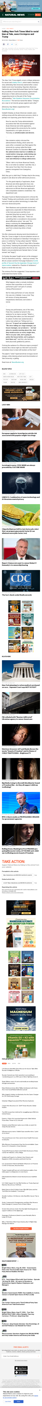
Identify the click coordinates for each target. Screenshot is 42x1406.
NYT (3, 49)
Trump (25, 49)
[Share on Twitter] (12, 44)
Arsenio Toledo (13, 463)
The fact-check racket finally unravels (17, 595)
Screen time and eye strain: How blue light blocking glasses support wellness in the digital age (20, 1209)
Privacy (4, 1381)
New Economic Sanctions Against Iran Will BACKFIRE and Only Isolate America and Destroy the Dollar (20, 1334)
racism (21, 49)
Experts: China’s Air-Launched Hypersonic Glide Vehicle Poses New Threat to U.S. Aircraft (19, 1119)
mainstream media (24, 48)
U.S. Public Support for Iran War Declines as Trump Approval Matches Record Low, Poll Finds (20, 1183)
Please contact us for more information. (13, 892)
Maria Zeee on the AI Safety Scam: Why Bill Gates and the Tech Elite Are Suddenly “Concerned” (19, 1190)
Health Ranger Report (9, 1261)
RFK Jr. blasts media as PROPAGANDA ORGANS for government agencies (20, 818)
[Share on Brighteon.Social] (4, 44)
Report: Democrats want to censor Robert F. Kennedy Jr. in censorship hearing (19, 564)
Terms (8, 1381)
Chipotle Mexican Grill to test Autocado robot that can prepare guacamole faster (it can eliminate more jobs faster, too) (20, 531)
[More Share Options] (16, 44)
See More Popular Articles (21, 1228)
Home (3, 28)
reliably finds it (17, 82)
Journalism (11, 48)
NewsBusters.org (8, 109)
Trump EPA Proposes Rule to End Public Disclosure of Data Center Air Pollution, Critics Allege (20, 1151)
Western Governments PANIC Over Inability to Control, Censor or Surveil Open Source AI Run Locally (20, 1294)
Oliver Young (12, 495)
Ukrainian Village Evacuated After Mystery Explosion (18, 1101)
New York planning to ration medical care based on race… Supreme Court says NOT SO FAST (21, 686)
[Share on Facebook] (8, 44)
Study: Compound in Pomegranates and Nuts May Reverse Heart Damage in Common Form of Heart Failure (20, 1203)
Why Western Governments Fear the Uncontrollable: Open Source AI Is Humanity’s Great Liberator (20, 1145)
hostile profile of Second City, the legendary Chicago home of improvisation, (20, 263)
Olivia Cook (12, 431)
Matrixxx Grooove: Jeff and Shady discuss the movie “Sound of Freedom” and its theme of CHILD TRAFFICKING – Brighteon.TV (20, 751)
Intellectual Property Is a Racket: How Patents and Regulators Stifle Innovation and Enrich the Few (17, 1158)
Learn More (8, 1401)
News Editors (12, 40)
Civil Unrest (10, 28)
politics (6, 49)
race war (11, 49)
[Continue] (38, 1356)
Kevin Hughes (13, 526)
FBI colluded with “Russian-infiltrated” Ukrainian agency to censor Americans (17, 718)
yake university (22, 382)
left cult (16, 48)
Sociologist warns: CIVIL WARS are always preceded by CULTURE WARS (18, 466)
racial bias (16, 49)
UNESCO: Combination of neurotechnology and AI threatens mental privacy (21, 498)
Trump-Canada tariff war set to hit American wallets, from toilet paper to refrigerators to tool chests (19, 1171)
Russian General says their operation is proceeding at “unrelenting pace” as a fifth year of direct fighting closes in (20, 1075)
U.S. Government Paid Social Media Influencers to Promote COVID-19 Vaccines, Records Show (20, 1164)
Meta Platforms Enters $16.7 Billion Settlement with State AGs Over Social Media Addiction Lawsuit (20, 1088)
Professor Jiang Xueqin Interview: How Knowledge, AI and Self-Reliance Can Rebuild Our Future (20, 1325)
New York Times (33, 48)
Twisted (30, 49)
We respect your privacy (21, 1360)
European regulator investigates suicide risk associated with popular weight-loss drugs (19, 434)
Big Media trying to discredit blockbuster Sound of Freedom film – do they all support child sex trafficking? (21, 785)
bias (6, 48)
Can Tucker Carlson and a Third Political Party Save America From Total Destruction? (20, 1303)
